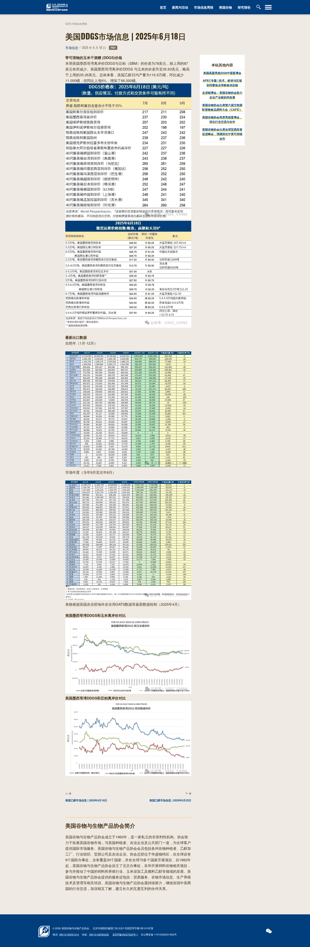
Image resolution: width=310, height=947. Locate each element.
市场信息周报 (203, 7)
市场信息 (71, 47)
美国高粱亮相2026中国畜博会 (222, 73)
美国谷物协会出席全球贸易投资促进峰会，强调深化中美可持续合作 (222, 134)
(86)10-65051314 (69, 934)
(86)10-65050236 (99, 934)
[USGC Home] (92, 7)
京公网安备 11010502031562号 (159, 934)
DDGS (113, 47)
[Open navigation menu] (268, 7)
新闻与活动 (180, 7)
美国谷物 (225, 7)
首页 (163, 7)
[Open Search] (259, 7)
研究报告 (244, 7)
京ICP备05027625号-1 (125, 934)
